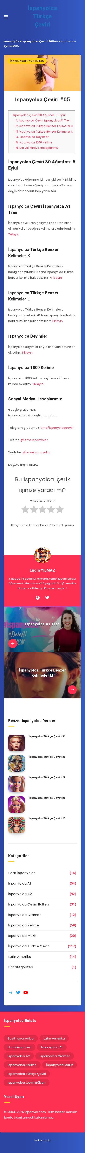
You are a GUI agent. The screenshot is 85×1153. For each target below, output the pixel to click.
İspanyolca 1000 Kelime (33, 142)
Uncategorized (20, 967)
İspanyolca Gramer (24, 914)
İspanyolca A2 (20, 894)
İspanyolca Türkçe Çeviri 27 (47, 818)
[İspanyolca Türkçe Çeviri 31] (16, 743)
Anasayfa (11, 41)
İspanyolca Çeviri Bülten (39, 41)
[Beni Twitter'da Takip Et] (47, 598)
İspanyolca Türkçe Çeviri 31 (47, 736)
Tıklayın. (14, 234)
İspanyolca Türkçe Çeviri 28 (47, 798)
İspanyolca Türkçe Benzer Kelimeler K (44, 126)
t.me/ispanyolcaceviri (57, 428)
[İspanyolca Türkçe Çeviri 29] (16, 784)
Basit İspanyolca (22, 873)
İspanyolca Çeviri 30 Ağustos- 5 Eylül (38, 115)
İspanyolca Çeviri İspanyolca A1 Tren (43, 121)
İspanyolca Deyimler (32, 137)
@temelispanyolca (34, 440)
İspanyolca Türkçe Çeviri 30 (47, 756)
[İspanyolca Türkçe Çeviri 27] (16, 825)
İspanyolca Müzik (22, 935)
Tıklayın (56, 278)
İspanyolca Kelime (23, 925)
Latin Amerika (19, 956)
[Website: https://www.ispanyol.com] (38, 598)
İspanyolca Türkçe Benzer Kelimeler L (44, 132)
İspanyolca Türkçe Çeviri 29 (47, 777)
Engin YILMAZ (42, 570)
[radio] (25, 511)
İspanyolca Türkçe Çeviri (42, 16)
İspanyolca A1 (19, 883)
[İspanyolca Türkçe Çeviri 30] (16, 763)
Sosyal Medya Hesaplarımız (37, 148)
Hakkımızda (42, 1140)
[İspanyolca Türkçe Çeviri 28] (16, 804)
